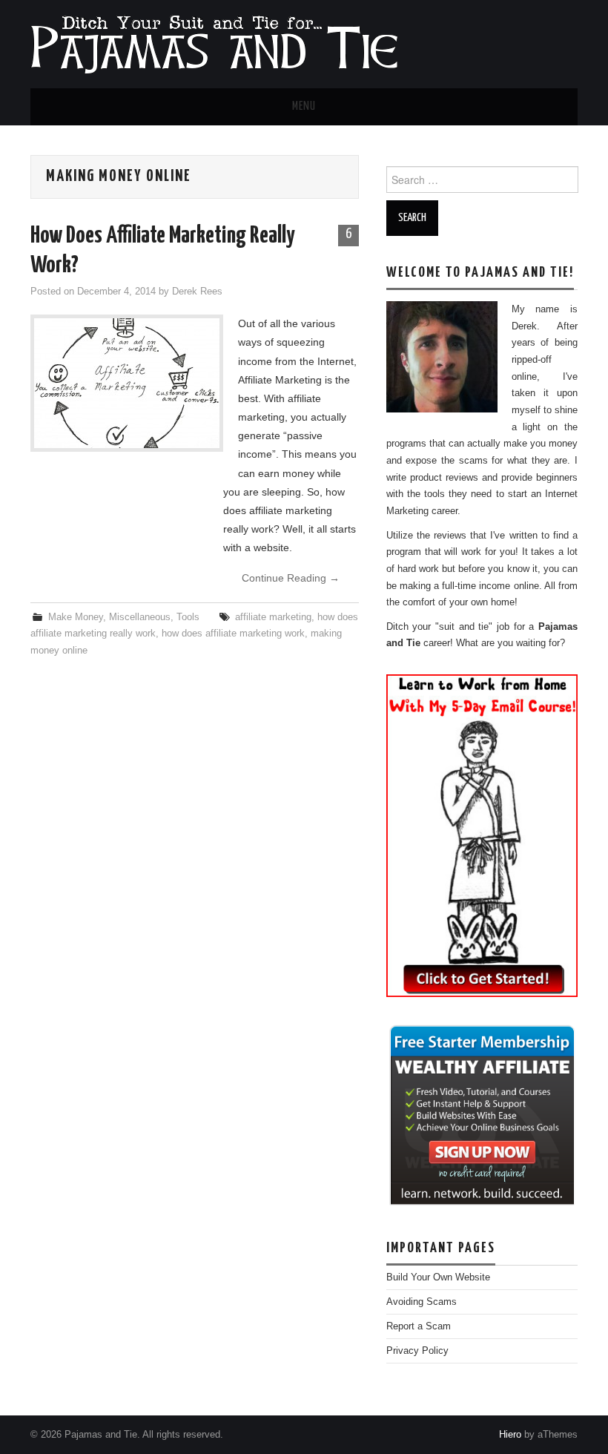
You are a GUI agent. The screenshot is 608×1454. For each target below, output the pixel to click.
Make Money (75, 617)
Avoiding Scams (421, 1302)
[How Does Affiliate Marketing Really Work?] (126, 383)
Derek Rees (197, 291)
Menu (304, 106)
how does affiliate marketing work (233, 633)
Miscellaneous (140, 617)
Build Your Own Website (438, 1277)
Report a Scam (418, 1326)
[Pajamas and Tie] (213, 43)
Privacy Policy (417, 1351)
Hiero (510, 1435)
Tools (187, 617)
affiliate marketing (273, 617)
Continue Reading (291, 578)
